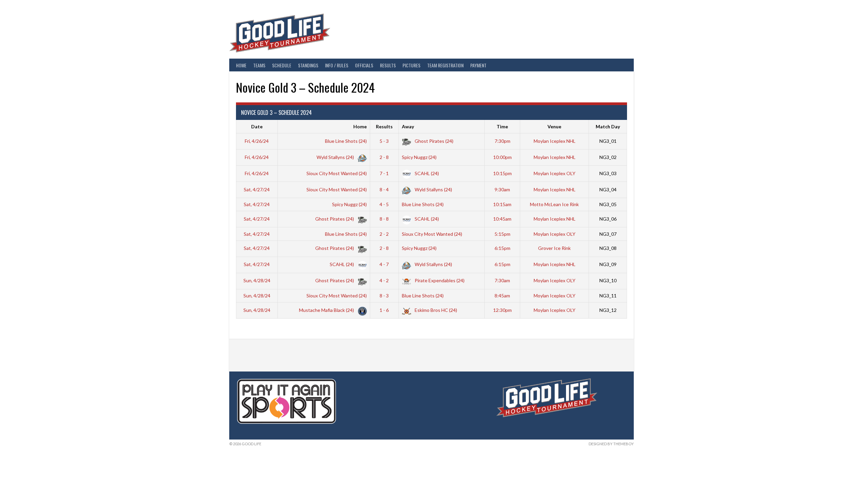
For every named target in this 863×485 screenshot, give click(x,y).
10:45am (502, 219)
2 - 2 (384, 234)
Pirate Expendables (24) (439, 280)
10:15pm (502, 173)
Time (502, 126)
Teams (259, 65)
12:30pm (502, 310)
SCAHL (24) (426, 173)
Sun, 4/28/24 (256, 280)
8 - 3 (384, 295)
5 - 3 (384, 141)
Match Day (608, 126)
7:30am (502, 280)
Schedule (281, 65)
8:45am (502, 295)
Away (408, 126)
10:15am (502, 204)
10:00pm (502, 157)
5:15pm (502, 234)
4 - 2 (384, 280)
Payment (478, 65)
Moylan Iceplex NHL (554, 141)
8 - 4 (384, 189)
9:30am (502, 189)
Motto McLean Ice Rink (554, 204)
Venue (554, 126)
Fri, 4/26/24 (257, 141)
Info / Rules (336, 65)
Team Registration (445, 65)
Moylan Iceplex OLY (554, 173)
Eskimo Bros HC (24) (435, 310)
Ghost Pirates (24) (433, 141)
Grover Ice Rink (554, 248)
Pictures (411, 65)
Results (388, 65)
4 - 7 (384, 264)
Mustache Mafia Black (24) (327, 310)
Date (257, 126)
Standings (308, 65)
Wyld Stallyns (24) (336, 157)
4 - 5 (384, 204)
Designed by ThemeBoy (611, 444)
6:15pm (502, 248)
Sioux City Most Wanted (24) (336, 173)
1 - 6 (384, 310)
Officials (364, 65)
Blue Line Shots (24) (346, 141)
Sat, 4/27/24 (257, 189)
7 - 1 (384, 173)
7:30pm (502, 141)
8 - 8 (384, 219)
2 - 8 (384, 157)
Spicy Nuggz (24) (419, 157)
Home (241, 65)
